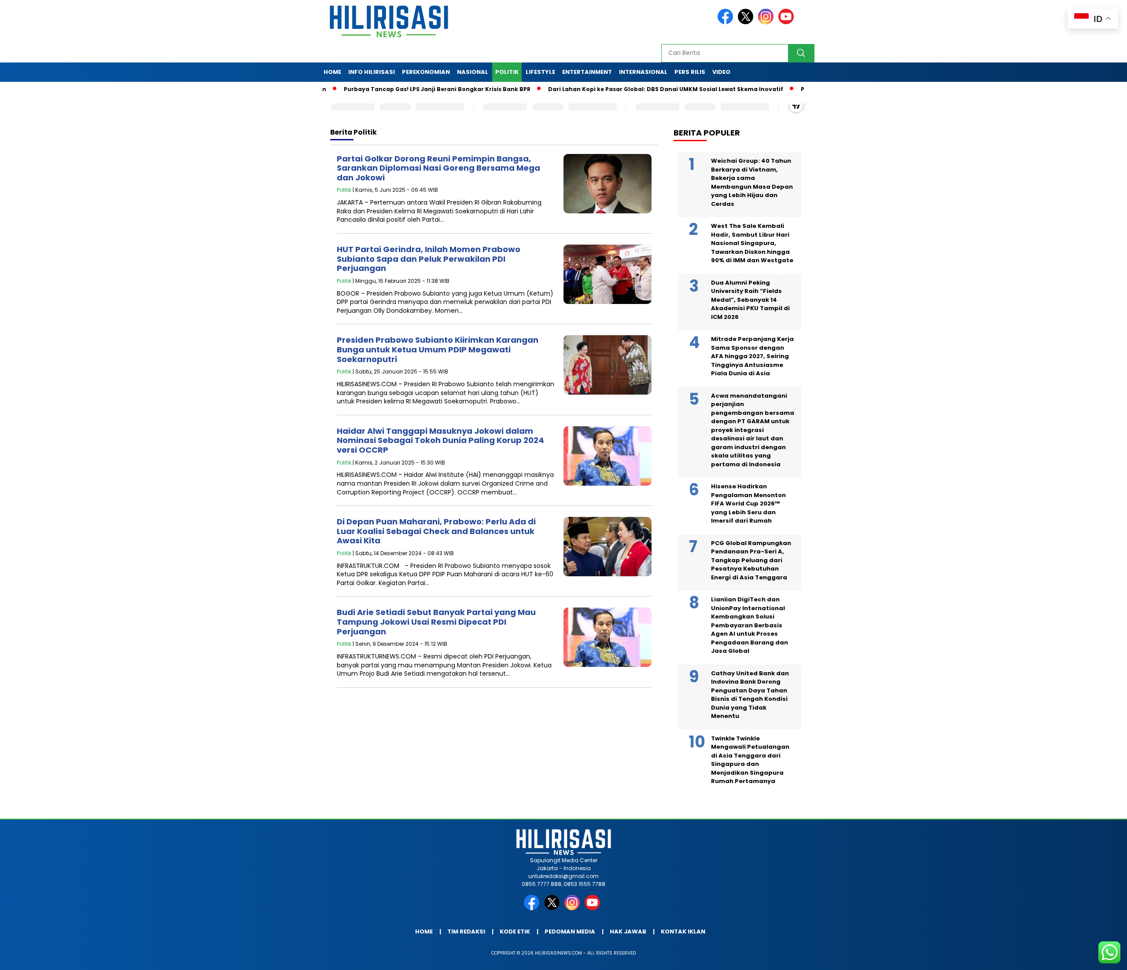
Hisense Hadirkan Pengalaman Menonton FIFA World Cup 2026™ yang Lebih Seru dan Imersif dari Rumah (748, 503)
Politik (507, 72)
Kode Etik (515, 931)
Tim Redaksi (466, 931)
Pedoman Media (570, 931)
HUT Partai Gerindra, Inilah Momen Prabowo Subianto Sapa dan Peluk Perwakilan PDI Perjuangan (428, 259)
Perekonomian (426, 72)
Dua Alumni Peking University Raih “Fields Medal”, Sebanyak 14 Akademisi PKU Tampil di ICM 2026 (750, 299)
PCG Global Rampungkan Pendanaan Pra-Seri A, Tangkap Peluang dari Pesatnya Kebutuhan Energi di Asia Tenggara (751, 560)
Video (721, 72)
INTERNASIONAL (643, 72)
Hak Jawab (628, 931)
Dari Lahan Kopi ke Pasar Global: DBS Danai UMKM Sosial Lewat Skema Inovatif (628, 89)
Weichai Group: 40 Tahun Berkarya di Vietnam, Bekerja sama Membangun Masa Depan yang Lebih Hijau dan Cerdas (752, 182)
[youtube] (787, 22)
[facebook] (727, 22)
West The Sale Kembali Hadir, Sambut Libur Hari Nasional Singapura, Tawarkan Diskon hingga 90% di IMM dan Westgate (752, 243)
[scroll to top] (1086, 956)
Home (332, 72)
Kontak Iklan (683, 931)
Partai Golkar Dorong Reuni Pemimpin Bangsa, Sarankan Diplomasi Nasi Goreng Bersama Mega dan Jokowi (438, 168)
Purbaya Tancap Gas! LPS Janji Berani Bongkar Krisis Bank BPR (400, 89)
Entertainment (587, 72)
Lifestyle (540, 72)
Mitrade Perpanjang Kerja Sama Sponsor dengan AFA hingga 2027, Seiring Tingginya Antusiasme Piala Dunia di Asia (752, 356)
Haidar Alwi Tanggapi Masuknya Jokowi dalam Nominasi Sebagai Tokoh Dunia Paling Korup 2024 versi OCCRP (440, 440)
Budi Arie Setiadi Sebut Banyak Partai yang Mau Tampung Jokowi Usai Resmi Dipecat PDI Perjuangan (436, 622)
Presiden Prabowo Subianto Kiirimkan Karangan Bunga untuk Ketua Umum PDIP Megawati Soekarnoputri (437, 349)
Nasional (472, 72)
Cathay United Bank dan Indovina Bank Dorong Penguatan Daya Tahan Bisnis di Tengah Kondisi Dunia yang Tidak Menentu (750, 695)
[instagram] (767, 22)
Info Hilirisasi (371, 72)
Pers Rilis (689, 72)
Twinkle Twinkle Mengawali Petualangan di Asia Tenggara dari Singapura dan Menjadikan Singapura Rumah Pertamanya (750, 760)
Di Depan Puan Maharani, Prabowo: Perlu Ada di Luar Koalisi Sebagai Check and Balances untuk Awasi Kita (436, 531)
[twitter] (747, 22)
